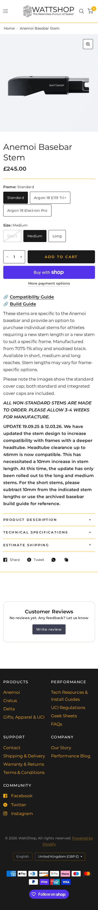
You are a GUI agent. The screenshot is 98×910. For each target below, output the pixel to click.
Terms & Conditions (23, 772)
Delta (9, 708)
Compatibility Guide (32, 296)
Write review (49, 629)
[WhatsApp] (55, 560)
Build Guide (23, 303)
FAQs (56, 724)
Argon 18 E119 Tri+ (50, 197)
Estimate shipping (26, 545)
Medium (34, 236)
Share (15, 560)
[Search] (81, 11)
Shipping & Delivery (24, 755)
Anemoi (11, 692)
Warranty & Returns (23, 764)
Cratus (10, 700)
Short (12, 236)
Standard (15, 197)
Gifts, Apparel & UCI (23, 717)
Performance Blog (70, 755)
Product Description (30, 520)
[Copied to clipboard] (67, 560)
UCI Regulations (68, 707)
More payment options (49, 284)
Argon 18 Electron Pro (27, 210)
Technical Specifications (35, 532)
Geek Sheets (64, 715)
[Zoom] (88, 44)
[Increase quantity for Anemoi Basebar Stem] (21, 257)
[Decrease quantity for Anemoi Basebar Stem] (7, 257)
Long (57, 236)
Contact (11, 747)
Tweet (39, 560)
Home (9, 28)
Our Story (61, 747)
